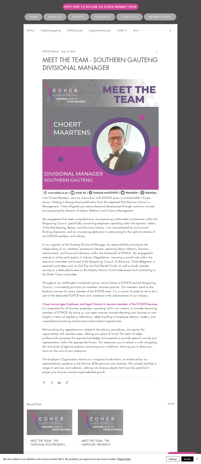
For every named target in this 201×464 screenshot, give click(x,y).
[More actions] (157, 51)
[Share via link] (66, 382)
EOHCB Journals (75, 30)
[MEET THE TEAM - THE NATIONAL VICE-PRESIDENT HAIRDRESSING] (49, 422)
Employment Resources (100, 30)
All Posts (30, 30)
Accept (187, 459)
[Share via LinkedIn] (59, 382)
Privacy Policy (124, 459)
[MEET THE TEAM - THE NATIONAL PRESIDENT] (100, 422)
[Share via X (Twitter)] (51, 382)
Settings (173, 459)
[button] (170, 30)
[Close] (197, 458)
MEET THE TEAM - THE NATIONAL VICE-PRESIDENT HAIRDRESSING (48, 442)
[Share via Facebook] (43, 382)
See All (171, 403)
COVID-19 (122, 30)
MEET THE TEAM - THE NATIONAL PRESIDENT (96, 442)
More (135, 30)
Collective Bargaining (51, 30)
